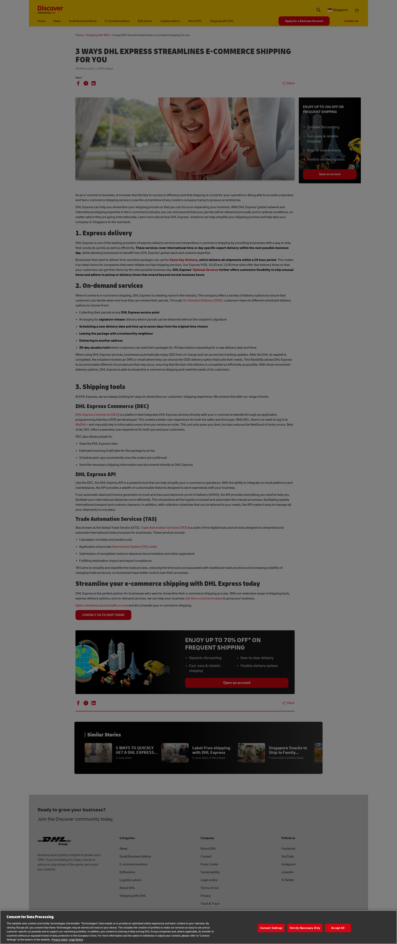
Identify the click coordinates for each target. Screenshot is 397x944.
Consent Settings (271, 928)
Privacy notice (59, 939)
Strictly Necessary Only (305, 928)
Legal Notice (76, 939)
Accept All (337, 928)
